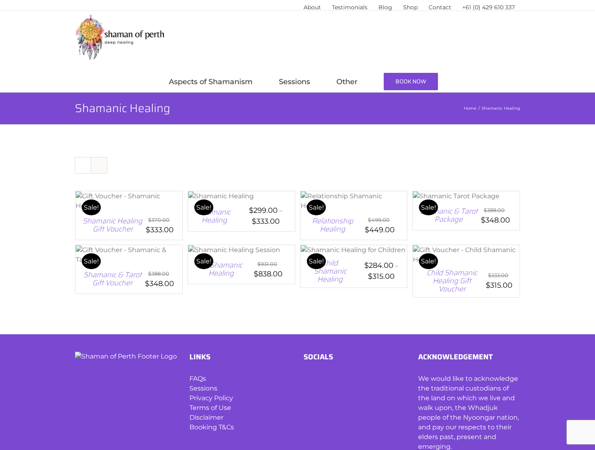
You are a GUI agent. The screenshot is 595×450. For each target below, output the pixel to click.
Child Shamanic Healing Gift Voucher (452, 281)
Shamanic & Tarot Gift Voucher (112, 279)
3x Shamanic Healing (221, 269)
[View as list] (99, 165)
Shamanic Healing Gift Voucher (112, 225)
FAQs (197, 378)
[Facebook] (307, 379)
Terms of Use (210, 408)
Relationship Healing (332, 225)
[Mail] (335, 379)
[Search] (499, 82)
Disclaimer (206, 417)
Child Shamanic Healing (330, 271)
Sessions (203, 388)
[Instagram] (321, 379)
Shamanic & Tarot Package (448, 215)
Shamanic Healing (214, 216)
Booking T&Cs (211, 427)
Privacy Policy (211, 398)
